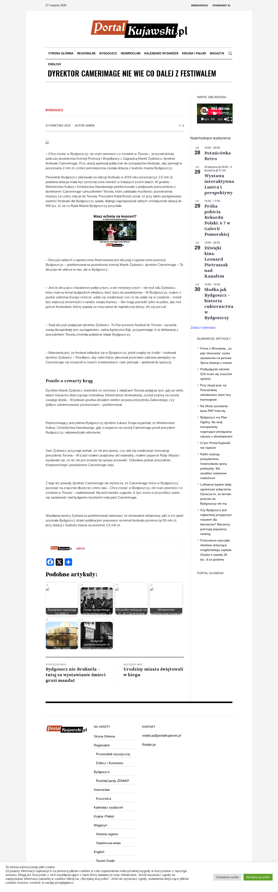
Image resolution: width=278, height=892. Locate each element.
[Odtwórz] (202, 119)
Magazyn (100, 825)
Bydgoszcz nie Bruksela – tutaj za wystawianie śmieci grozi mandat (76, 674)
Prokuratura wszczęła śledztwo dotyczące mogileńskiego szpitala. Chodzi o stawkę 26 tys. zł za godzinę (216, 550)
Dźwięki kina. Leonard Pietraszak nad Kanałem (216, 262)
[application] (215, 113)
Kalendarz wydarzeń (108, 807)
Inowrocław (102, 789)
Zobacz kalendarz (203, 327)
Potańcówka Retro (217, 156)
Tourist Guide (105, 861)
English (99, 852)
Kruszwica (103, 798)
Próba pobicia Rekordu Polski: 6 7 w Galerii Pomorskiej (217, 220)
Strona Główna (104, 736)
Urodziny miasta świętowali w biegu (153, 672)
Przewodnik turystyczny (113, 754)
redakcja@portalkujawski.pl (161, 735)
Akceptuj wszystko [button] (258, 877)
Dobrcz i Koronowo (109, 763)
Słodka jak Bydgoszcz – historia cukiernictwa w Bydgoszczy (218, 304)
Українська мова (108, 843)
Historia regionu (107, 834)
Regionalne (102, 745)
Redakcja (149, 744)
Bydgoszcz (54, 110)
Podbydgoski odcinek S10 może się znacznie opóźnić (216, 373)
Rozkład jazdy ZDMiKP (112, 781)
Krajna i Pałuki (104, 816)
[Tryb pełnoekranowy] (230, 119)
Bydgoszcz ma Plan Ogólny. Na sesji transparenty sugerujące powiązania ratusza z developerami (216, 427)
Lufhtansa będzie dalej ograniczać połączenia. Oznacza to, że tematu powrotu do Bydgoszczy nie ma (216, 494)
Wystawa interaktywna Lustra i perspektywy (219, 184)
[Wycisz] (226, 119)
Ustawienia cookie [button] (227, 877)
